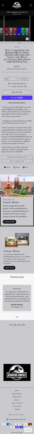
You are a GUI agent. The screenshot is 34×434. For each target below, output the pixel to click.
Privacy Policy (17, 406)
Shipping (9, 69)
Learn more (9, 222)
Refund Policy (17, 397)
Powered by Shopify (17, 432)
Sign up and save (17, 415)
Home (17, 47)
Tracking (17, 409)
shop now (9, 268)
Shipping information (17, 157)
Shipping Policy (17, 394)
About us (17, 400)
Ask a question (17, 161)
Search (17, 390)
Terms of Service (17, 403)
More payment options (17, 103)
